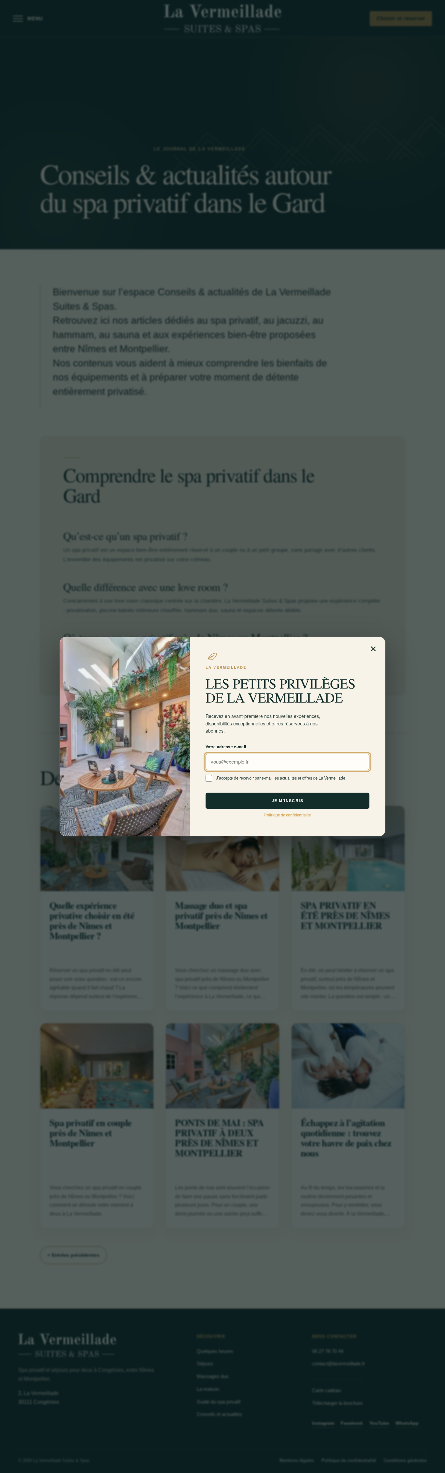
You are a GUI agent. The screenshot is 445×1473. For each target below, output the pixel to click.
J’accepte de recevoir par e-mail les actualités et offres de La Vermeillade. (281, 778)
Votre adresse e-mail (226, 747)
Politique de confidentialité (287, 815)
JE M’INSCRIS (287, 800)
